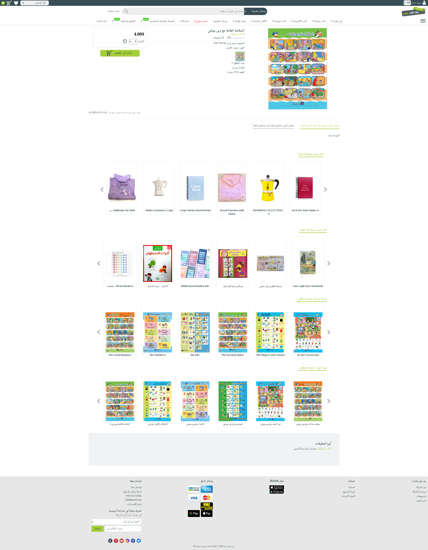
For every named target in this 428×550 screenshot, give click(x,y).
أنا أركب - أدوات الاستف (157, 286)
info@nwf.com (98, 112)
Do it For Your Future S (305, 211)
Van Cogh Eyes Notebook (308, 286)
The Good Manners (120, 355)
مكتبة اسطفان (236, 34)
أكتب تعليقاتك (324, 449)
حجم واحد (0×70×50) (225, 43)
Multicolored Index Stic (195, 286)
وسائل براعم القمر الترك (233, 286)
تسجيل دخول (417, 3)
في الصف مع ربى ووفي (270, 424)
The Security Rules (233, 355)
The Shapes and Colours (270, 355)
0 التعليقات (218, 38)
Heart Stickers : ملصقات (120, 286)
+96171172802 (133, 496)
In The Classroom (308, 355)
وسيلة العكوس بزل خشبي (270, 286)
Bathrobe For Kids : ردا (122, 211)
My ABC (195, 355)
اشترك (97, 528)
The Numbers (157, 355)
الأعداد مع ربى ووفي (195, 424)
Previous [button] (326, 189)
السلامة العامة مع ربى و (120, 424)
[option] (305, 187)
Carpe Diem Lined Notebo (195, 211)
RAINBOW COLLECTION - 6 (268, 212)
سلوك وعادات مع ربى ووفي (308, 424)
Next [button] (102, 189)
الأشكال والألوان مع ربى (158, 424)
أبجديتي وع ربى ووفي (233, 424)
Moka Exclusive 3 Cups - (158, 211)
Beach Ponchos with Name (232, 212)
